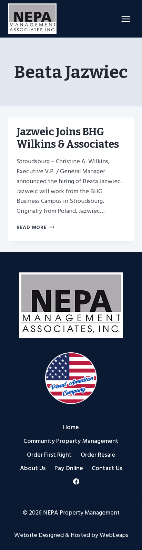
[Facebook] (76, 481)
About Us (32, 468)
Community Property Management (71, 441)
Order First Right (49, 455)
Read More (35, 227)
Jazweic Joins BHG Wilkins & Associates (68, 138)
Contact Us (107, 468)
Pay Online (68, 468)
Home (71, 427)
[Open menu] (126, 19)
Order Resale (98, 455)
